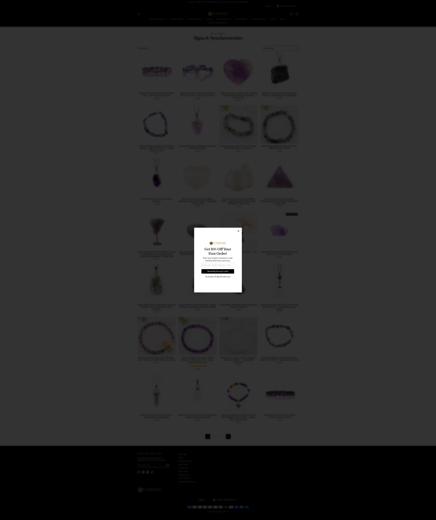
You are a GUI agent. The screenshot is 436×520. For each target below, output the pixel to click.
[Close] (238, 231)
